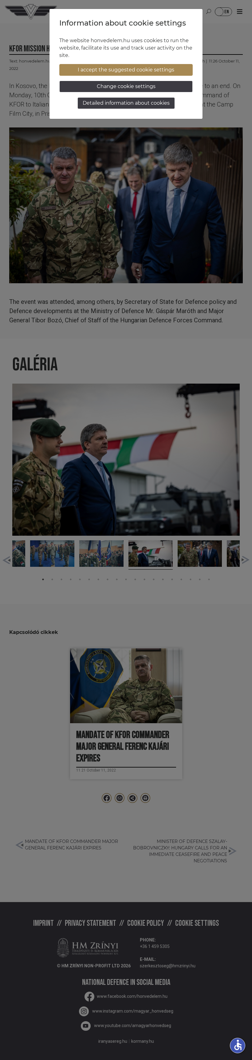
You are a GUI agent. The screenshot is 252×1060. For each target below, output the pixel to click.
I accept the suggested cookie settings (126, 70)
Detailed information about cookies (126, 103)
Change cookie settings (126, 86)
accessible (238, 1045)
